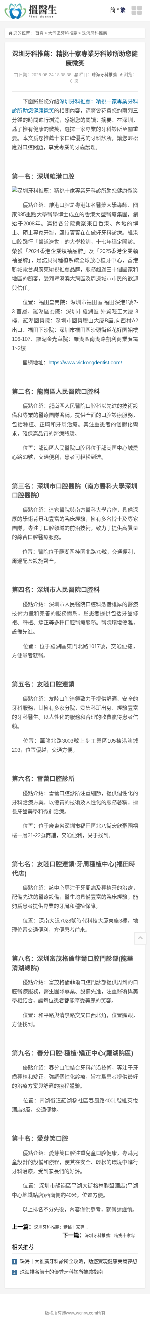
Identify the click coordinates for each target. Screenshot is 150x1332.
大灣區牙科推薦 (62, 33)
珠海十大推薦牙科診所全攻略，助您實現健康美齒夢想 (78, 1261)
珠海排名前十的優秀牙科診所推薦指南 (61, 1272)
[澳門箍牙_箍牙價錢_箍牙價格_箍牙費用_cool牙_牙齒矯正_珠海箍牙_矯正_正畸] (31, 11)
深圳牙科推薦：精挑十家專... (61, 1227)
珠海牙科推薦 (94, 33)
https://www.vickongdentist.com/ (85, 362)
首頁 (39, 33)
